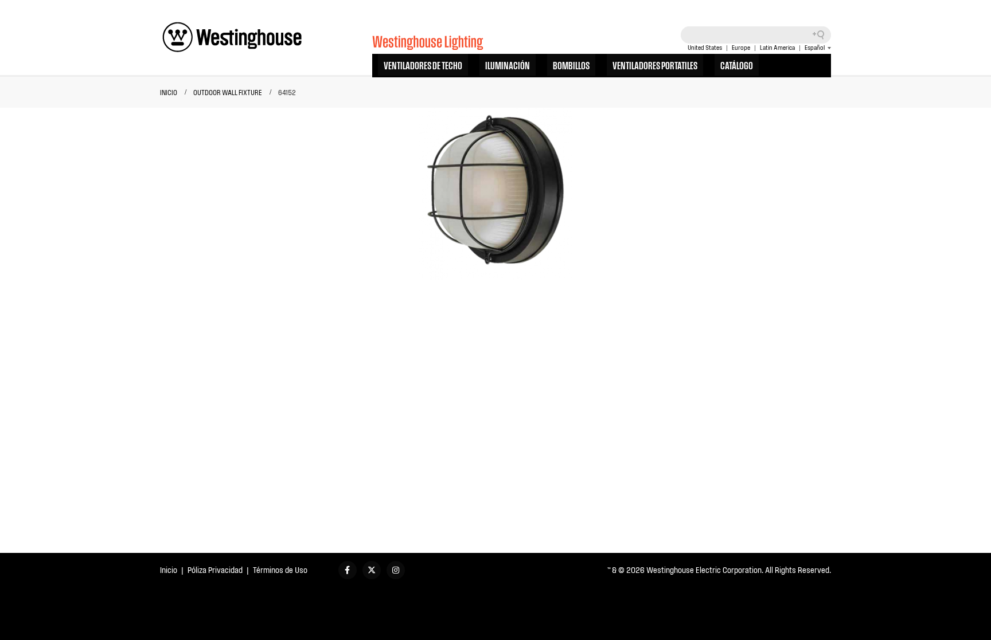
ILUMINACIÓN (507, 65)
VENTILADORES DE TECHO (423, 65)
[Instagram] (396, 570)
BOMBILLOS (571, 65)
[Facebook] (347, 570)
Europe (741, 47)
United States (705, 47)
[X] (371, 570)
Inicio (168, 570)
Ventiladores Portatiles (654, 65)
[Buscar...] (822, 35)
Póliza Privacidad (215, 570)
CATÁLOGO (736, 65)
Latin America (777, 47)
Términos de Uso (280, 570)
